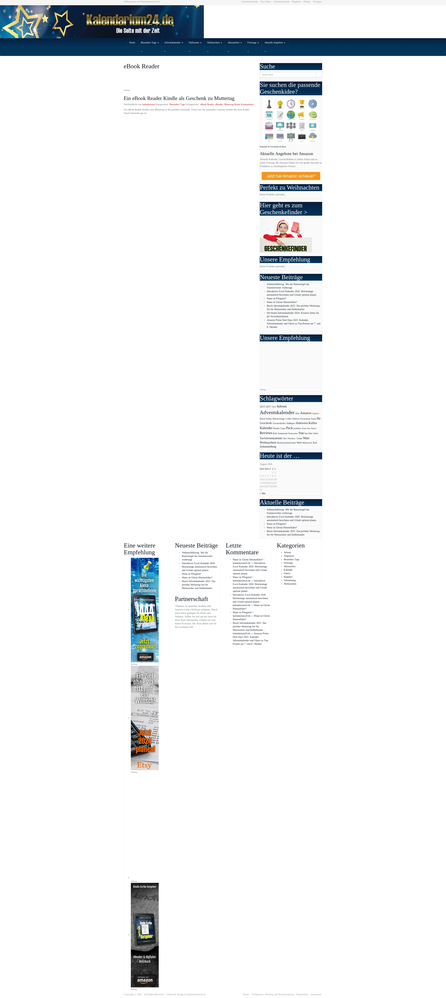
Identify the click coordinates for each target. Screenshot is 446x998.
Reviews (266, 433)
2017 (268, 406)
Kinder (276, 428)
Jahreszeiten (234, 42)
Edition (295, 418)
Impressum (316, 994)
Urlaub (299, 438)
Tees (285, 438)
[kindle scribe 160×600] (145, 935)
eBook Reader (207, 104)
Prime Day (306, 428)
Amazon (306, 413)
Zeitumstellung (268, 446)
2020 (274, 407)
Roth (275, 433)
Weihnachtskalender (286, 443)
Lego (282, 428)
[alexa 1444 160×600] (145, 609)
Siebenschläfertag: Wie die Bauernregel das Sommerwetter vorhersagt (197, 556)
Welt (299, 442)
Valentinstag (290, 580)
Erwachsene (305, 419)
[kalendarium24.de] (223, 21)
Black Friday (266, 418)
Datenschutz (302, 994)
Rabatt (313, 428)
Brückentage (279, 419)
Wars (306, 438)
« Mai (263, 493)
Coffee (288, 419)
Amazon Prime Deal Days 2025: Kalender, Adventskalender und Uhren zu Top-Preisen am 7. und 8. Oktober (293, 323)
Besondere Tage (149, 42)
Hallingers (291, 423)
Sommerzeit (282, 433)
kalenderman (148, 104)
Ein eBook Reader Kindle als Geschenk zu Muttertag (179, 98)
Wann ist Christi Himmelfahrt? (282, 302)
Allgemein (289, 556)
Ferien (313, 419)
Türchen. (291, 438)
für (319, 418)
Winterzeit (307, 443)
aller (297, 413)
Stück (315, 433)
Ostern (287, 573)
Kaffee (313, 423)
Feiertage (252, 42)
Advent (281, 406)
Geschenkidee (279, 423)
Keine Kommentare (244, 104)
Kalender (266, 428)
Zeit (315, 442)
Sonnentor (293, 433)
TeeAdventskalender (271, 438)
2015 (262, 406)
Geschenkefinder (250, 1)
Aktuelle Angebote (273, 42)
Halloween (194, 42)
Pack (289, 428)
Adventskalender (281, 1)
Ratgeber (296, 1)
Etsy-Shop (265, 1)
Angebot (315, 413)
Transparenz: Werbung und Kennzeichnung (272, 994)
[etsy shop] (145, 717)
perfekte (297, 428)
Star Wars (309, 433)
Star (301, 433)
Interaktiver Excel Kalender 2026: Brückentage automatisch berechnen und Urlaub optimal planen (199, 567)
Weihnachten (213, 42)
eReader (219, 104)
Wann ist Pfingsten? (276, 298)
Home (132, 42)
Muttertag (229, 104)
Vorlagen (317, 1)
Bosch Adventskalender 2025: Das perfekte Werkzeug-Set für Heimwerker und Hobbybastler (198, 584)
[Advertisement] (187, 79)
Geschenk (266, 423)
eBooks (306, 1)
